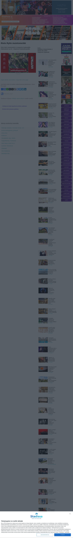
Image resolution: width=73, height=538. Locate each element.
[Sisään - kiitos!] (70, 514)
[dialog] (36, 524)
